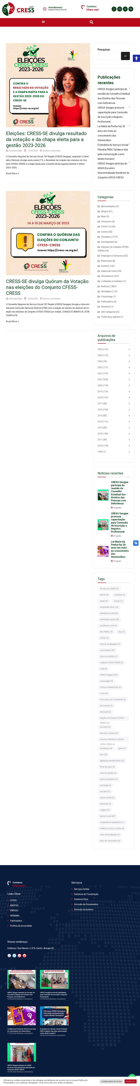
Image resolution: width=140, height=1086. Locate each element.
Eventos (105, 266)
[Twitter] (125, 9)
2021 (100, 379)
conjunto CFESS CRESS (111, 663)
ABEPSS (14, 905)
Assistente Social (109, 613)
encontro (105, 727)
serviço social (107, 816)
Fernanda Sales (15, 151)
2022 (100, 373)
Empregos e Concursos (112, 255)
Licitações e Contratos (112, 281)
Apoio (104, 601)
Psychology (107, 296)
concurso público (108, 656)
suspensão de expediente (112, 822)
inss (103, 755)
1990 (100, 451)
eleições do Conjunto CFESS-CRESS (112, 719)
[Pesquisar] (125, 56)
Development (107, 242)
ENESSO (14, 910)
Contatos (92, 6)
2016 (100, 409)
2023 (100, 367)
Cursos (104, 231)
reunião (105, 792)
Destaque (105, 237)
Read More (11, 173)
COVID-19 (106, 226)
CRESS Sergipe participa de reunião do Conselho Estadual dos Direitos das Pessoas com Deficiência (114, 96)
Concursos (106, 221)
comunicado (107, 650)
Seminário (105, 804)
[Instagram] (114, 9)
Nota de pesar (107, 767)
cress (103, 669)
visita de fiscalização (110, 835)
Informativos (107, 276)
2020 (100, 385)
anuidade (119, 595)
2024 (100, 361)
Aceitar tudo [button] (130, 1081)
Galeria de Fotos (109, 271)
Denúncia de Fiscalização (86, 894)
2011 (100, 439)
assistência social (108, 626)
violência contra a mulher (112, 829)
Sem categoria (108, 312)
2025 (100, 355)
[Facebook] (119, 9)
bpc (122, 632)
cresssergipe (106, 681)
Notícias (105, 286)
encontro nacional (109, 733)
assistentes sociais (109, 620)
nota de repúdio (108, 773)
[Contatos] (82, 7)
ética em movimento (110, 841)
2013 (100, 427)
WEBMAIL (15, 915)
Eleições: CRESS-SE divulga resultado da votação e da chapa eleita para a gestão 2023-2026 (46, 139)
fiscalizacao (106, 748)
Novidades (106, 291)
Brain (103, 216)
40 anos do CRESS (109, 589)
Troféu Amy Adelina (110, 317)
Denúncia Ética (81, 899)
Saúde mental (107, 798)
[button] (136, 58)
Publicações (16, 920)
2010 (100, 445)
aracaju (118, 601)
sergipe (105, 810)
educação (105, 712)
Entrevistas (106, 261)
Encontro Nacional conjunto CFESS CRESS (112, 740)
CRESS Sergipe (108, 675)
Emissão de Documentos (86, 904)
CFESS (104, 638)
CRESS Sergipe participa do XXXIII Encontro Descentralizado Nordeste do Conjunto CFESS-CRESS (113, 170)
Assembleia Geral (109, 607)
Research (105, 306)
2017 (100, 403)
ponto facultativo (108, 779)
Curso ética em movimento (113, 700)
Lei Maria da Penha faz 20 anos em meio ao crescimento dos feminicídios (111, 133)
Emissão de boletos (83, 909)
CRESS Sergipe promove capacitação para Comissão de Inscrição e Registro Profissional (113, 114)
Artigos (104, 211)
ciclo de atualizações (110, 644)
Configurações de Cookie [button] (111, 1081)
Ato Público (106, 632)
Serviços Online (81, 889)
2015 (100, 415)
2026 (100, 349)
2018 (100, 397)
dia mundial (106, 706)
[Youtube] (130, 9)
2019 (100, 391)
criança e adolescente (110, 687)
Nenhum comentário (52, 151)
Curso (104, 693)
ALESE (104, 595)
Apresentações (108, 206)
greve (122, 748)
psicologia (105, 785)
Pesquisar (104, 49)
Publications (107, 301)
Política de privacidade (21, 926)
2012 (100, 433)
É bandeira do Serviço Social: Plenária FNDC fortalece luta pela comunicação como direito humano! (113, 151)
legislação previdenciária (112, 761)
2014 (100, 421)
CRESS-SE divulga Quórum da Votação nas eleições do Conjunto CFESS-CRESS (47, 287)
